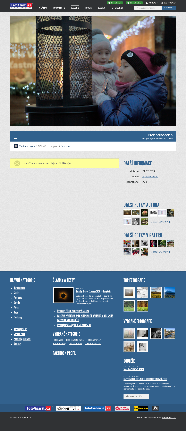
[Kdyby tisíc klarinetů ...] (144, 243)
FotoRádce (58, 339)
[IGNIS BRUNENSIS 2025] (153, 243)
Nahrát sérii (116, 3)
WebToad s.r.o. (169, 417)
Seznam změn (19, 334)
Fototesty (59, 7)
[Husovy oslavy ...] (136, 252)
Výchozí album (150, 176)
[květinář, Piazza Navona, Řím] (144, 252)
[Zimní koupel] (127, 252)
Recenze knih (75, 343)
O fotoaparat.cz (20, 329)
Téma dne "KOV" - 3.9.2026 (134, 369)
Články (43, 7)
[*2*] (162, 213)
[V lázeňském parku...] (170, 243)
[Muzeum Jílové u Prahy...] (136, 243)
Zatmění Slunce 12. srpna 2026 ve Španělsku (93, 291)
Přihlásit (153, 3)
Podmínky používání (22, 339)
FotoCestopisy (59, 343)
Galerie (75, 7)
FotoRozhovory (94, 339)
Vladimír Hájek (27, 146)
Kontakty (17, 344)
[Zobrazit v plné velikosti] (93, 71)
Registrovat (169, 3)
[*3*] (127, 221)
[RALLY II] (162, 243)
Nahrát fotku (135, 3)
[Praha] (127, 243)
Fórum (88, 7)
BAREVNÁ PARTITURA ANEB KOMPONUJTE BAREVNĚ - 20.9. (145, 379)
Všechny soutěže (135, 396)
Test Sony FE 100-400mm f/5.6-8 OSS (73, 311)
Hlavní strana (19, 288)
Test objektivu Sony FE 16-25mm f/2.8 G (74, 325)
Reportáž (66, 146)
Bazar (101, 7)
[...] (127, 213)
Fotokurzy (117, 7)
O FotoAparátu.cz (93, 343)
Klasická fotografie (75, 339)
